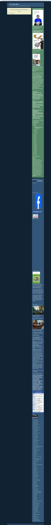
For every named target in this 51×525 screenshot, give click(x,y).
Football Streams (35, 453)
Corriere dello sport (36, 355)
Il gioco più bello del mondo (37, 458)
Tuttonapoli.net (35, 509)
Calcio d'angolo (35, 430)
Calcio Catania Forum (36, 429)
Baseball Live (35, 425)
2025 (34, 134)
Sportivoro (34, 496)
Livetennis (34, 470)
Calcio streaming (35, 436)
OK (48, 0)
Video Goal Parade (36, 516)
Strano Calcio (35, 502)
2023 (34, 136)
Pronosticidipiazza (36, 486)
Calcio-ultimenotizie (36, 440)
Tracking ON (41, 412)
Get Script (35, 412)
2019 (34, 141)
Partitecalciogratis (36, 485)
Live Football (35, 465)
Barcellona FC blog (36, 424)
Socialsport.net (35, 493)
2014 (34, 147)
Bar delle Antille (35, 423)
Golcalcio (34, 457)
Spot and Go (35, 499)
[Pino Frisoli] (38, 208)
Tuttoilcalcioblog (35, 508)
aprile (35, 130)
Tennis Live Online (36, 504)
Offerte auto (35, 482)
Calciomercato (35, 441)
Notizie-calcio (35, 481)
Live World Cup (35, 469)
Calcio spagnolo (35, 435)
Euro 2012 (34, 452)
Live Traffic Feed (38, 392)
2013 (34, 148)
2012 (34, 149)
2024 (34, 135)
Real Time (38, 412)
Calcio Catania (35, 428)
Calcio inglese (35, 431)
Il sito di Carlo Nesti (36, 459)
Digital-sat (34, 448)
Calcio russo (35, 434)
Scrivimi (34, 158)
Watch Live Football (36, 519)
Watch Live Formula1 (36, 520)
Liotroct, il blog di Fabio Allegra (37, 464)
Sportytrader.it (35, 498)
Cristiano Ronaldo (35, 445)
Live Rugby (35, 468)
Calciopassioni (35, 442)
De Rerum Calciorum (36, 447)
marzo (35, 131)
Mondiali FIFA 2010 (36, 475)
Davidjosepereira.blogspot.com (37, 446)
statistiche (34, 414)
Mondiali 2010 (35, 474)
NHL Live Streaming (36, 479)
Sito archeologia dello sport (37, 491)
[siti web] (37, 213)
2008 (34, 154)
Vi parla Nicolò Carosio (36, 514)
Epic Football (35, 451)
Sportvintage (35, 497)
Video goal (34, 515)
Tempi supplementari (36, 503)
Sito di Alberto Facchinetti (37, 492)
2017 (34, 143)
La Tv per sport (14, 4)
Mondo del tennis (35, 476)
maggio (35, 129)
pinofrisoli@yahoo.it (36, 122)
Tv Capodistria (35, 510)
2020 (34, 140)
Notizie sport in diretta (36, 480)
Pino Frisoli (35, 157)
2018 (34, 142)
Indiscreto (34, 462)
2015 (34, 146)
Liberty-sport (35, 463)
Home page (19, 11)
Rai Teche (34, 487)
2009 (34, 153)
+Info (46, 0)
